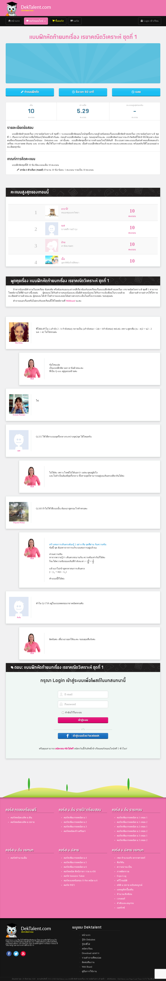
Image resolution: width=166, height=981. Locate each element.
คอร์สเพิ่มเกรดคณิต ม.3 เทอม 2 (132, 840)
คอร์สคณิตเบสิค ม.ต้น (21, 817)
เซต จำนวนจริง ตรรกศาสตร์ (131, 858)
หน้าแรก (16, 21)
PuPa (19, 617)
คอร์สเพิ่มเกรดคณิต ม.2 (75, 822)
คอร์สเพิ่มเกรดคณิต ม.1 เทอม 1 (132, 817)
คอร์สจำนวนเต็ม (19, 858)
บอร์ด (76, 21)
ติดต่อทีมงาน (88, 962)
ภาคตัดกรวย (123, 871)
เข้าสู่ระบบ (83, 720)
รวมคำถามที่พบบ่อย (91, 958)
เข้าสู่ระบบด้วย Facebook (85, 736)
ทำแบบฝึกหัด (31, 91)
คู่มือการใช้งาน (89, 971)
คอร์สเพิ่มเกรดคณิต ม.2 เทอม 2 (132, 831)
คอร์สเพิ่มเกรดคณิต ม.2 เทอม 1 (132, 826)
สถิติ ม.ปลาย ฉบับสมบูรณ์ (129, 885)
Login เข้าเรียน (151, 21)
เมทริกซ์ (121, 908)
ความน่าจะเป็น (124, 867)
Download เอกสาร (90, 953)
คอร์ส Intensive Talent (74, 876)
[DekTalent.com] (11, 8)
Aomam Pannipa (19, 415)
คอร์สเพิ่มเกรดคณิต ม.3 (75, 826)
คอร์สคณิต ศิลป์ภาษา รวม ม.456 (80, 871)
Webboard (70, 301)
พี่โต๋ (32, 379)
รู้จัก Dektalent (88, 939)
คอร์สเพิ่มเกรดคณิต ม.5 (75, 862)
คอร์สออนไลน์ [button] (36, 21)
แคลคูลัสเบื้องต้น (125, 889)
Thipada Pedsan (19, 523)
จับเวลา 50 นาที (84, 91)
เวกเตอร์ (121, 898)
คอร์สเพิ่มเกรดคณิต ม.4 (75, 858)
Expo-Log (121, 876)
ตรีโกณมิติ (122, 880)
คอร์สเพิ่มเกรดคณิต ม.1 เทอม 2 (132, 822)
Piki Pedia (19, 343)
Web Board (87, 967)
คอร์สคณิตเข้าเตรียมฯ (75, 831)
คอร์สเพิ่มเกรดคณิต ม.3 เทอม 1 (132, 835)
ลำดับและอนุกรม (125, 903)
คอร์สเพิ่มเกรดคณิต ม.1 (75, 817)
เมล (18, 451)
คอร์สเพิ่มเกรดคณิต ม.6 (75, 867)
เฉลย (137, 91)
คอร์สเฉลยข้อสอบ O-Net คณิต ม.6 (80, 880)
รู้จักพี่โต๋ (86, 944)
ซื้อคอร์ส (59, 21)
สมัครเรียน (87, 948)
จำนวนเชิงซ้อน (124, 894)
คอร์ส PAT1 (69, 885)
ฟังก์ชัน (120, 862)
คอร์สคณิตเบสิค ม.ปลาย (23, 822)
